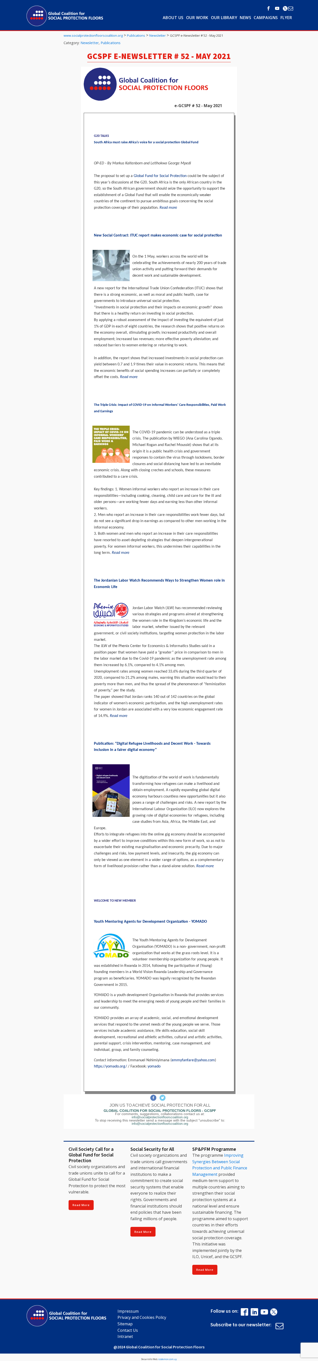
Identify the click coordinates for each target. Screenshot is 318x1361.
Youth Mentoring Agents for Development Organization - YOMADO (150, 922)
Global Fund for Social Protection (160, 176)
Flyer (286, 17)
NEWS (245, 17)
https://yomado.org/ (110, 1066)
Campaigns (266, 17)
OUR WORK (197, 17)
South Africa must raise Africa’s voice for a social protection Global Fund (146, 142)
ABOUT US (173, 17)
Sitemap (125, 1324)
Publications (110, 42)
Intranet (125, 1336)
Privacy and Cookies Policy (142, 1317)
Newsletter (89, 42)
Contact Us (128, 1330)
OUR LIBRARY (224, 17)
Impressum (128, 1311)
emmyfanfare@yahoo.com (193, 1060)
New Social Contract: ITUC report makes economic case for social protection (158, 235)
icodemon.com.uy (167, 1359)
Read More (81, 1205)
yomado (154, 1066)
